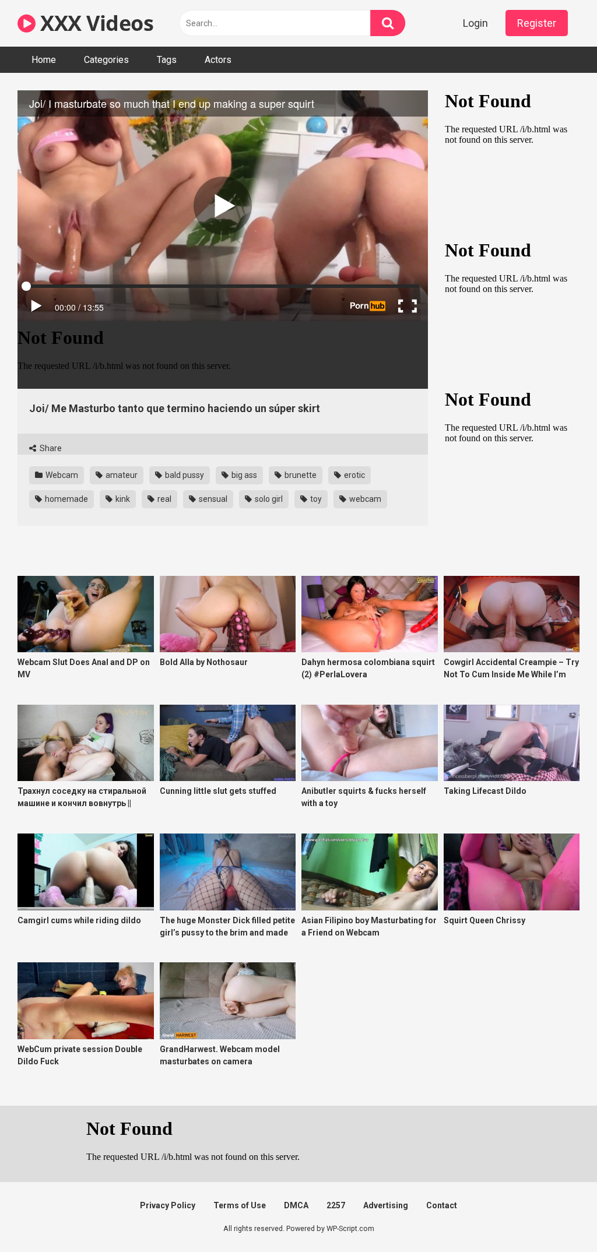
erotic (353, 475)
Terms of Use (239, 1205)
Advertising (385, 1205)
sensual (212, 499)
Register (536, 23)
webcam (364, 499)
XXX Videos (94, 23)
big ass (243, 475)
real (163, 499)
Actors (218, 59)
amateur (121, 475)
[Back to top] (558, 1217)
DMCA (296, 1205)
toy (315, 499)
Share (50, 448)
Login (475, 23)
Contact (441, 1205)
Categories (106, 59)
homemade (65, 499)
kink (122, 499)
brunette (300, 475)
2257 (335, 1205)
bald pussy (183, 475)
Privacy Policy (167, 1205)
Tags (167, 59)
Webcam (61, 475)
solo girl (268, 499)
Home (43, 59)
